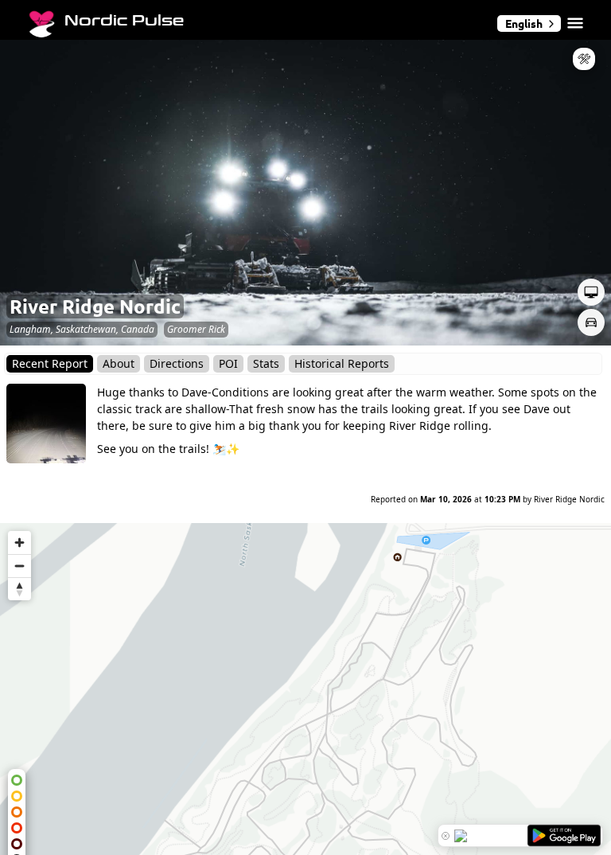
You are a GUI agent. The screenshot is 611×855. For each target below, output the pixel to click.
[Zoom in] (19, 542)
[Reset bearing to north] (19, 588)
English (524, 23)
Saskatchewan (86, 329)
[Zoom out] (19, 565)
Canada (137, 329)
